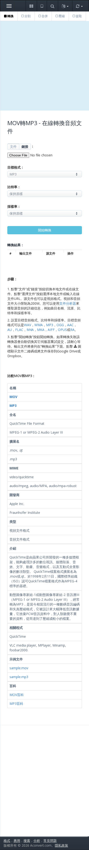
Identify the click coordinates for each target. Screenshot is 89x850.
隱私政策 (61, 845)
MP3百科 (16, 703)
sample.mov (18, 668)
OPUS (62, 329)
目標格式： (15, 167)
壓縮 (61, 16)
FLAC (19, 329)
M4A (30, 329)
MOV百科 (16, 694)
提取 (78, 16)
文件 (13, 146)
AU (9, 329)
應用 (17, 840)
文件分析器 (67, 303)
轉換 (10, 16)
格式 (7, 840)
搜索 (26, 840)
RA (72, 329)
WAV (27, 325)
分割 (27, 16)
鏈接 (25, 146)
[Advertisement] (44, 66)
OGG (60, 325)
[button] (31, 5)
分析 (36, 840)
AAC (70, 325)
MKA (40, 329)
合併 (44, 16)
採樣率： (14, 206)
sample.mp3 (18, 677)
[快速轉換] (79, 5)
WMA (38, 325)
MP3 (49, 325)
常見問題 (50, 840)
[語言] (65, 5)
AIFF (51, 329)
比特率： (14, 187)
